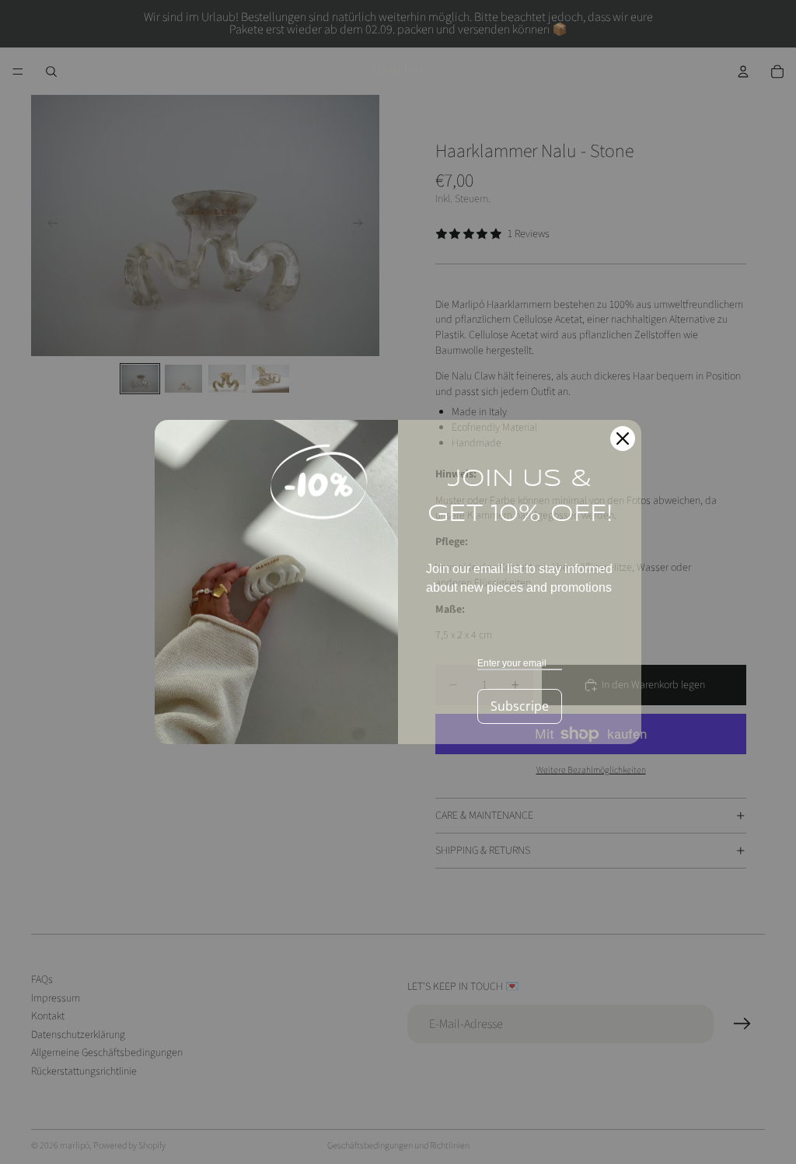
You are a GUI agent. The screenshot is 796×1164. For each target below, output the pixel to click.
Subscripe (520, 706)
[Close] (622, 438)
